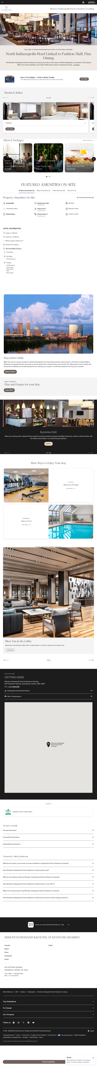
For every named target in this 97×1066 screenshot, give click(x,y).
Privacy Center (52, 1035)
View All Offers (87, 140)
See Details (85, 79)
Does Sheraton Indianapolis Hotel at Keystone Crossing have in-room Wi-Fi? (29, 884)
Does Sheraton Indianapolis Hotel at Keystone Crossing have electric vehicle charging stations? (35, 898)
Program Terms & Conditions (38, 1035)
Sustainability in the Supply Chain (12, 1037)
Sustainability (10, 203)
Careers (18, 1035)
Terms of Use (25, 1035)
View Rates (10, 129)
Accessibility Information (11, 837)
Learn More (9, 390)
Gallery (50, 945)
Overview (7, 945)
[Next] (91, 97)
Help (40, 1037)
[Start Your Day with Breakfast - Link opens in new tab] (79, 157)
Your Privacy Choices (66, 1035)
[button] (83, 2)
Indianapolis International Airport (18, 691)
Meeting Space (10, 214)
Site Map (25, 1037)
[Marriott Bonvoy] (90, 2)
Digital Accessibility (80, 1035)
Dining (6, 952)
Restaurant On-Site (43, 203)
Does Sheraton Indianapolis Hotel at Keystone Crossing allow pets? (26, 870)
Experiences (8, 955)
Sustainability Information (11, 844)
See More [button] (77, 65)
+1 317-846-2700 (13, 687)
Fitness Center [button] (41, 214)
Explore (48, 444)
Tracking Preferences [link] (8, 1035)
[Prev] (5, 97)
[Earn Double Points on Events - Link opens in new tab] (17, 157)
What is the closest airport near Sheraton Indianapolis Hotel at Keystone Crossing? (31, 891)
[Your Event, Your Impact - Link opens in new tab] (48, 157)
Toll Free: (14, 973)
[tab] (26, 191)
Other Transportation (14, 696)
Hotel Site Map (33, 1037)
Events (7, 959)
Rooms (7, 948)
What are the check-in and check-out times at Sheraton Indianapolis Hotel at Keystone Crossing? (36, 863)
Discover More (10, 372)
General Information (9, 830)
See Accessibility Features (13, 248)
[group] (48, 424)
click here (86, 1062)
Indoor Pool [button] (41, 208)
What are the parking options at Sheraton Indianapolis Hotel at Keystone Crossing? (31, 877)
